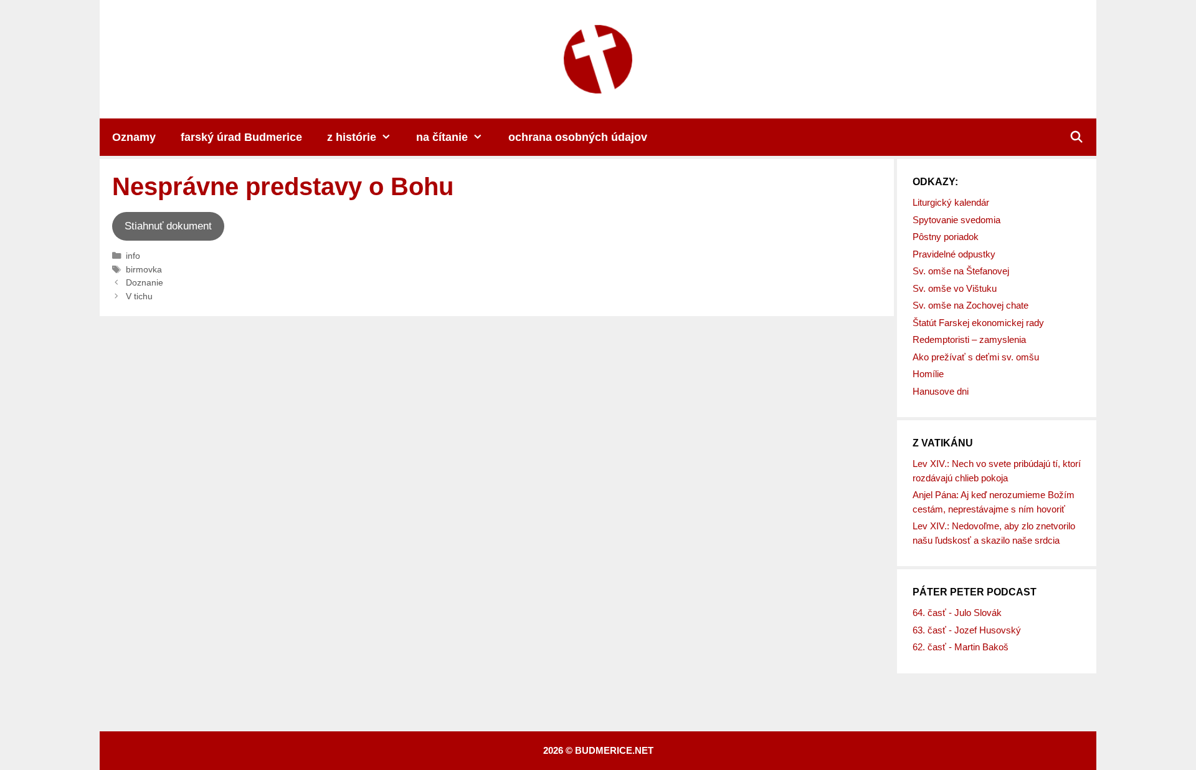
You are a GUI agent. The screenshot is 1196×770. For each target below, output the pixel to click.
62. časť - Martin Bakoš (961, 647)
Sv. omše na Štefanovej (961, 271)
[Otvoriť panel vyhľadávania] (1076, 137)
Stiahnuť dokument (168, 226)
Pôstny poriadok (946, 236)
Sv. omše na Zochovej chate (970, 305)
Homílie (928, 373)
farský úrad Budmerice (241, 137)
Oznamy (134, 137)
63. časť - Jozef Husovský (967, 630)
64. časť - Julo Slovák (957, 612)
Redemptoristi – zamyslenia (969, 339)
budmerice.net (614, 750)
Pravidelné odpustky (954, 254)
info (133, 256)
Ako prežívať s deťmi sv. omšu (976, 357)
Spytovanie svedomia (956, 219)
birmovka (144, 269)
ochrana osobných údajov (577, 137)
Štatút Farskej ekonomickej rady (978, 322)
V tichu (139, 296)
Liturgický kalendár (951, 202)
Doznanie (144, 282)
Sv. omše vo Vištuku (955, 288)
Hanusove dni (941, 391)
